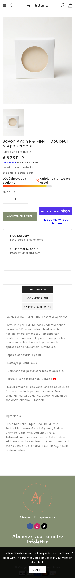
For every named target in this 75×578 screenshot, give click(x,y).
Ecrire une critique (16, 152)
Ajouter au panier (20, 216)
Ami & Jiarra (37, 5)
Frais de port (9, 162)
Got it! (37, 570)
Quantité (9, 192)
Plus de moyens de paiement (55, 221)
